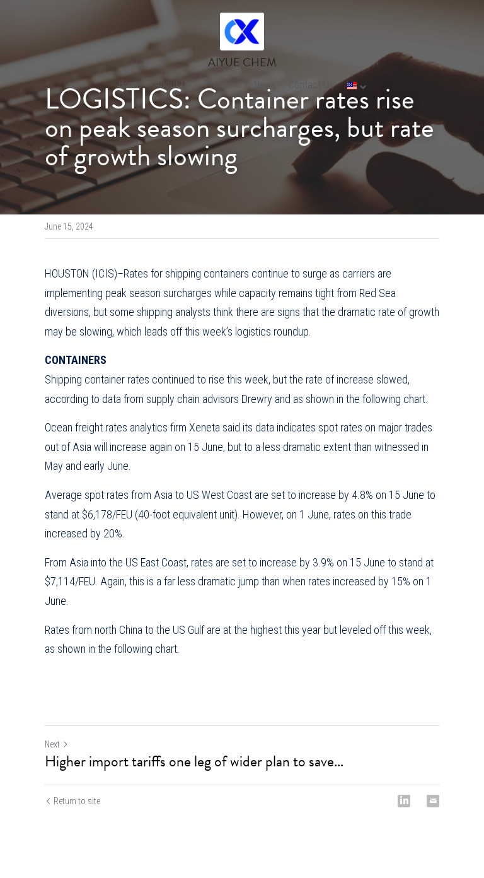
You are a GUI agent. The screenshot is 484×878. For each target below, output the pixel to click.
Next (52, 744)
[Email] (433, 801)
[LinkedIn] (404, 801)
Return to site (77, 801)
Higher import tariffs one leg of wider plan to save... (194, 761)
